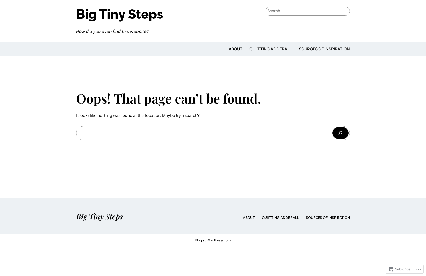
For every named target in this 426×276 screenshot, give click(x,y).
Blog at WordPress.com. (213, 240)
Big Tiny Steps (119, 13)
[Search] (340, 133)
